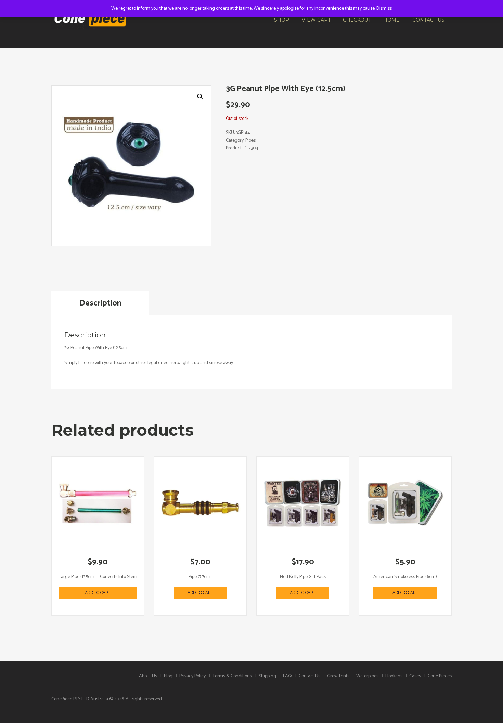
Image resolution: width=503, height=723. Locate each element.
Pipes (250, 141)
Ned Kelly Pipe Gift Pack (303, 577)
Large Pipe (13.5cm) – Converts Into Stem (98, 577)
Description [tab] (100, 303)
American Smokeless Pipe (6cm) (405, 577)
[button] (200, 96)
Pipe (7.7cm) (200, 577)
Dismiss (384, 8)
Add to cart (98, 592)
